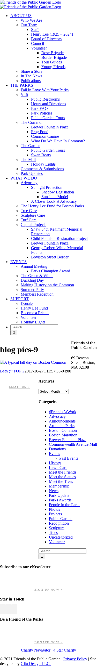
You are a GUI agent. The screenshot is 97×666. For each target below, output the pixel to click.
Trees (53, 532)
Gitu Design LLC (36, 663)
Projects (55, 514)
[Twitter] (8, 609)
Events (54, 453)
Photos (54, 509)
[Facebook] (3, 609)
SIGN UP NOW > (48, 589)
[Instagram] (14, 609)
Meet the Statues (62, 477)
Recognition (59, 523)
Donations (57, 449)
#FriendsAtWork (62, 412)
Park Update (59, 495)
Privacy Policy (75, 659)
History (55, 463)
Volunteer (57, 542)
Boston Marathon (63, 435)
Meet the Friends (62, 472)
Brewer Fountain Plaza (67, 439)
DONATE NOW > (48, 642)
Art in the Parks (61, 426)
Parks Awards (60, 500)
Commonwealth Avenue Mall (73, 444)
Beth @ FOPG (12, 371)
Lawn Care (58, 467)
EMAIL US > (19, 386)
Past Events (68, 458)
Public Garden (60, 518)
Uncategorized (61, 537)
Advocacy (57, 416)
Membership (59, 486)
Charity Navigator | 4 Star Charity (48, 650)
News (53, 491)
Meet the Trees (61, 481)
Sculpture (56, 528)
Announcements (62, 421)
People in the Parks (64, 504)
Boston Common (63, 430)
